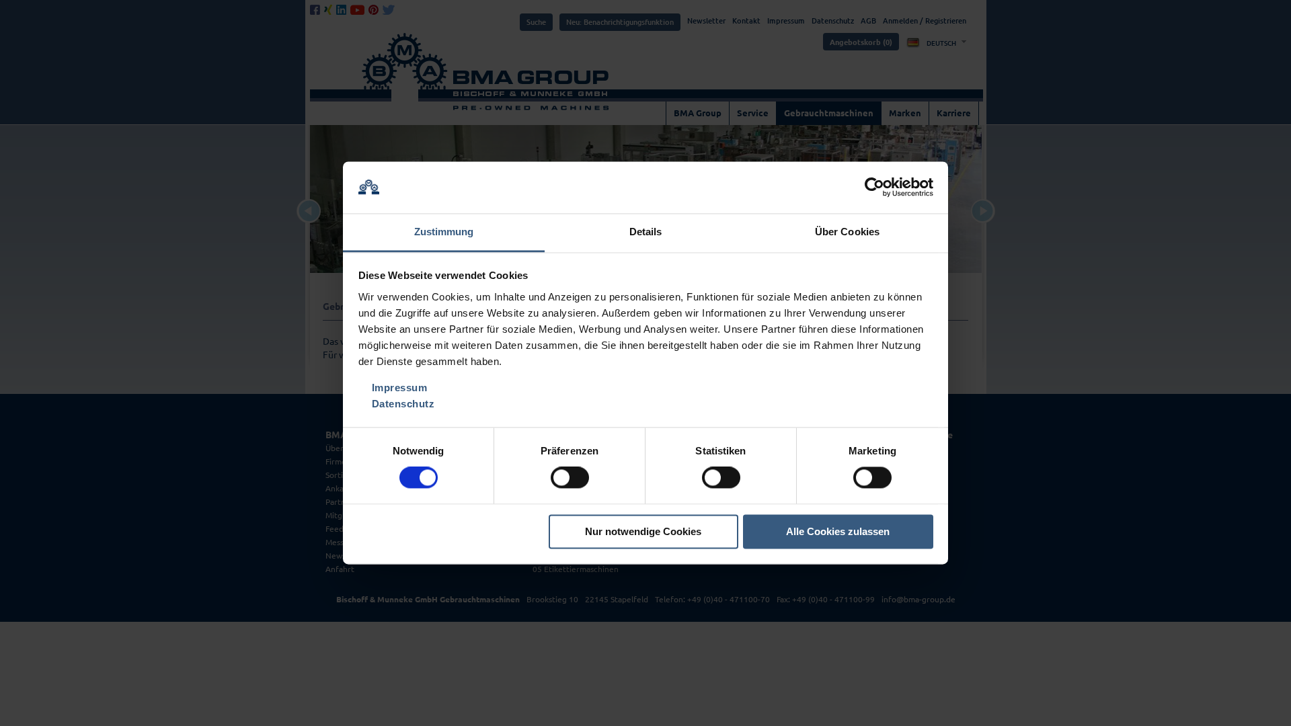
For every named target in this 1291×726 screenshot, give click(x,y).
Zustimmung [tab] (444, 231)
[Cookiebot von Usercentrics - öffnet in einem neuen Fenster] (874, 187)
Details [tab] (645, 231)
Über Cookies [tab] (847, 231)
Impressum (400, 387)
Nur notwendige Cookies (643, 531)
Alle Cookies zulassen (838, 531)
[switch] (570, 478)
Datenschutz (403, 403)
